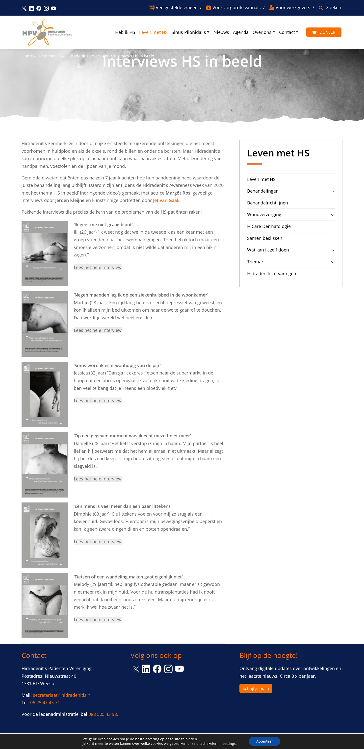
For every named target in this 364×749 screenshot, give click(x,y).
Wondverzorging (264, 214)
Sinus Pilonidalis (189, 32)
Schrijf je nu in (256, 688)
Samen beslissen (264, 238)
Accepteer (264, 741)
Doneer (326, 32)
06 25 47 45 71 (45, 702)
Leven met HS (153, 32)
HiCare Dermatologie (269, 226)
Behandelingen (263, 191)
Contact (287, 32)
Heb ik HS (125, 32)
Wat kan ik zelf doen (268, 250)
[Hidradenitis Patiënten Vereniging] (47, 32)
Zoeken (333, 7)
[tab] (333, 191)
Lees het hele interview (98, 267)
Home (27, 56)
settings (229, 743)
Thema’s (255, 262)
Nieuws (221, 32)
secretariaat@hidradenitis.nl (62, 695)
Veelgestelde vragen (177, 7)
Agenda (241, 32)
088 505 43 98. (103, 714)
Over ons (262, 32)
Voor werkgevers (293, 7)
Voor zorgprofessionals (236, 7)
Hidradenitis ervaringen (87, 56)
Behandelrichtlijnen (267, 203)
